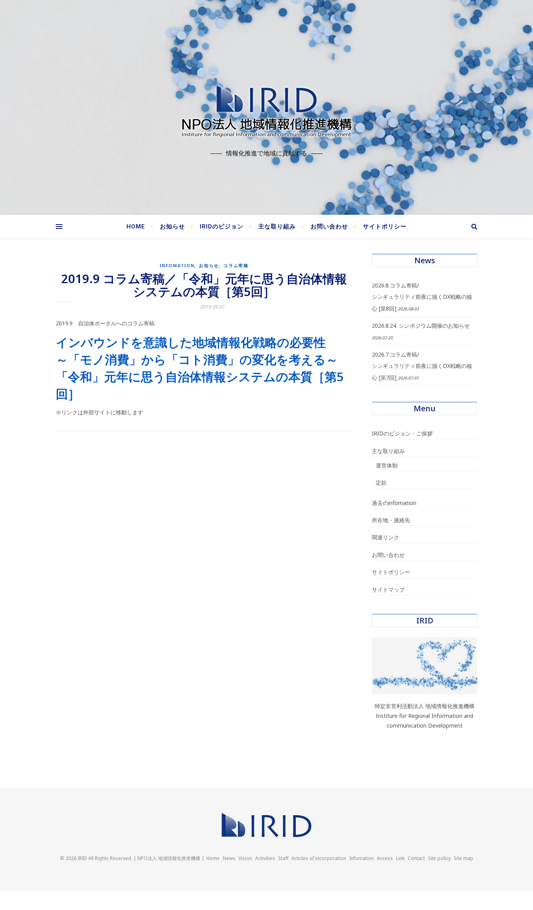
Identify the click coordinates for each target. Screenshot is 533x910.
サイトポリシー (385, 226)
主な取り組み (277, 226)
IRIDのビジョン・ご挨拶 (402, 433)
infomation (177, 265)
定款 (381, 482)
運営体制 (387, 465)
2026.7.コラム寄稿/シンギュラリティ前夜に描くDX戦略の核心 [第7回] (422, 366)
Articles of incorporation (318, 858)
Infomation (361, 858)
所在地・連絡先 (391, 520)
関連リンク (385, 537)
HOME (135, 226)
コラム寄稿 (236, 265)
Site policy (439, 858)
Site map (463, 858)
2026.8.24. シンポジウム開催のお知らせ (421, 325)
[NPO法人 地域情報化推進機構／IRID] (266, 109)
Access (385, 858)
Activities (265, 858)
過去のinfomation (394, 503)
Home (213, 858)
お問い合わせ (329, 226)
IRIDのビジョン (221, 226)
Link (400, 858)
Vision (245, 858)
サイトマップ (388, 589)
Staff (283, 858)
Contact (416, 858)
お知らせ (172, 226)
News (229, 858)
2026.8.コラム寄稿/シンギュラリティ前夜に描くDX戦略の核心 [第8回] (422, 297)
